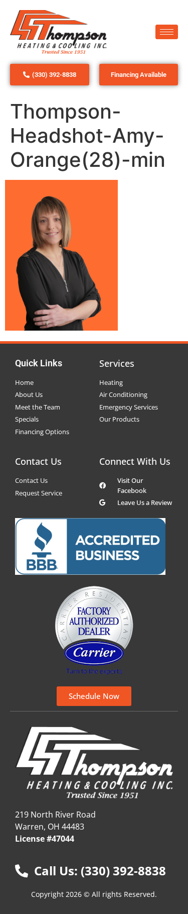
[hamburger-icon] (166, 32)
